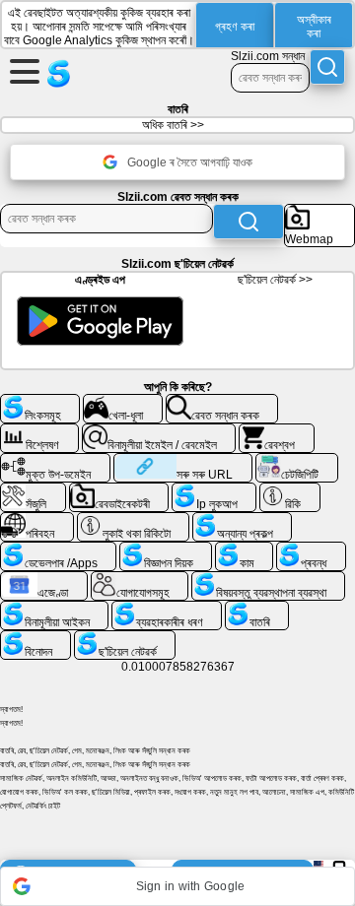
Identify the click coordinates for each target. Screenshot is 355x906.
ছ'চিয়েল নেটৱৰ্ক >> (275, 280)
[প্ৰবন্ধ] (310, 549)
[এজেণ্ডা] (44, 579)
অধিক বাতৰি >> (173, 125)
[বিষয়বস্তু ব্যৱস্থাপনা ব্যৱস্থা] (268, 579)
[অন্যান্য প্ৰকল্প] (242, 520)
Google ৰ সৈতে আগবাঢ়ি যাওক (189, 162)
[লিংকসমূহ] (40, 402)
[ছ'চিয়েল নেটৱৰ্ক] (125, 638)
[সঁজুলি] (33, 490)
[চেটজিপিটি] (296, 461)
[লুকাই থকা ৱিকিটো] (133, 520)
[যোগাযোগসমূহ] (140, 579)
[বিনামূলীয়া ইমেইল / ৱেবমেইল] (159, 431)
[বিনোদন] (35, 638)
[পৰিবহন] (37, 520)
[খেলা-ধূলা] (123, 402)
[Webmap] (319, 212)
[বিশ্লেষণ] (39, 431)
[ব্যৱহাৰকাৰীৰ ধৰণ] (166, 608)
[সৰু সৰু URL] (182, 461)
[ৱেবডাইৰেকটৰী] (119, 490)
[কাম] (244, 549)
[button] (177, 886)
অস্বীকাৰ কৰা (314, 26)
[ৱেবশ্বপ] (277, 431)
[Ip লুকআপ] (214, 490)
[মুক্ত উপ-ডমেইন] (55, 461)
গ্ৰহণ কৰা (234, 26)
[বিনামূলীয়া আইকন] (54, 608)
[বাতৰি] (257, 608)
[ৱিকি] (289, 490)
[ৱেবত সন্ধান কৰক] (222, 402)
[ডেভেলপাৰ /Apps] (58, 549)
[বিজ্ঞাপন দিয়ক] (165, 549)
